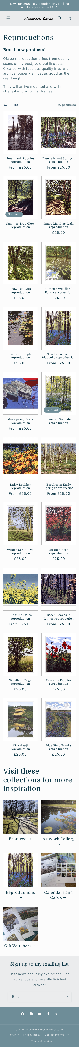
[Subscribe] (66, 997)
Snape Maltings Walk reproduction (58, 225)
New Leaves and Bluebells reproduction (58, 356)
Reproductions (20, 892)
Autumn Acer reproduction (58, 551)
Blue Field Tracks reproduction (58, 747)
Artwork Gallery (59, 839)
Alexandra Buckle (37, 1029)
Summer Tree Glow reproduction (20, 225)
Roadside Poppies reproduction (58, 682)
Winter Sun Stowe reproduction (20, 551)
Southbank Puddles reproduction (20, 160)
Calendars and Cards (58, 895)
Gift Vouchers (17, 946)
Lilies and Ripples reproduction (20, 356)
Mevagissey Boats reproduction (20, 421)
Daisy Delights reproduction (20, 486)
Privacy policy (32, 1034)
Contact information (57, 1034)
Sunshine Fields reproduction (20, 616)
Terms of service (41, 1041)
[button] (8, 18)
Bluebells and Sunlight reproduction (58, 160)
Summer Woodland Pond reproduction (58, 290)
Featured (18, 839)
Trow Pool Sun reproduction (20, 290)
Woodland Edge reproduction (20, 682)
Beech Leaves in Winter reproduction (59, 616)
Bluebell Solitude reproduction (58, 421)
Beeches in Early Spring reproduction (58, 486)
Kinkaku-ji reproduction (20, 747)
